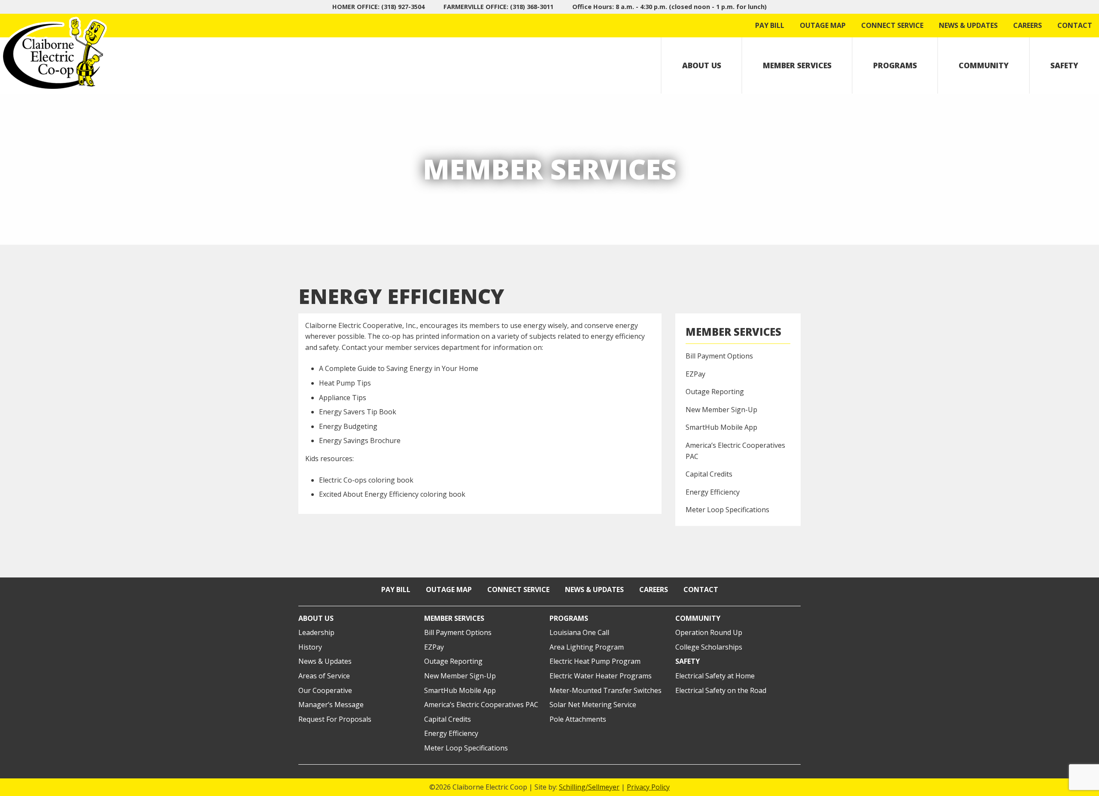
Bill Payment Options (719, 356)
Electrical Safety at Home (715, 676)
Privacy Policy (648, 787)
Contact (1074, 25)
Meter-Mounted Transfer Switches (606, 690)
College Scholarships (708, 647)
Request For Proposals (334, 719)
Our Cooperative (325, 690)
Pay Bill (769, 25)
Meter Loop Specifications (727, 509)
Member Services (797, 65)
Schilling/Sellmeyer (589, 787)
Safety (1064, 65)
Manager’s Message (331, 704)
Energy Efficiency (713, 492)
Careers (1027, 25)
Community (984, 65)
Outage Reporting (715, 391)
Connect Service (892, 25)
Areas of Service (324, 676)
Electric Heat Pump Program (595, 661)
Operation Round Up (708, 632)
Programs (895, 65)
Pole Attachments (578, 719)
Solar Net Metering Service (593, 704)
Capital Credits (709, 474)
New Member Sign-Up (721, 409)
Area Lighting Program (587, 647)
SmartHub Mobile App (721, 427)
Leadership (316, 632)
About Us (701, 65)
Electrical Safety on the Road (720, 690)
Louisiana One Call (579, 632)
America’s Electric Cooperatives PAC (735, 451)
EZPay (695, 374)
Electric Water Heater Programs (601, 676)
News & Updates (968, 25)
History (310, 647)
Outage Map (823, 25)
